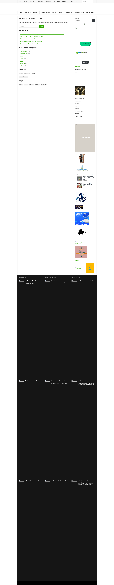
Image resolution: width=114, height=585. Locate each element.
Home (20, 1)
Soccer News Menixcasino (26, 583)
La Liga (54, 12)
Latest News (90, 12)
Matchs (25, 1)
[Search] (93, 20)
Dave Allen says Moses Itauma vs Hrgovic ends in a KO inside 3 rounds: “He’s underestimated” (42, 34)
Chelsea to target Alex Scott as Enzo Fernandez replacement (34, 43)
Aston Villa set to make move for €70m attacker (31, 41)
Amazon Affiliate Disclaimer (60, 1)
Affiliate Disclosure (73, 1)
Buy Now (77, 260)
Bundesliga (69, 12)
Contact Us (32, 1)
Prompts (85, 62)
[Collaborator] (82, 225)
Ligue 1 (21, 61)
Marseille (37, 84)
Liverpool (31, 84)
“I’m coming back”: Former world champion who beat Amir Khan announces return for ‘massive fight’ (59, 382)
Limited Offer (85, 44)
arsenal (21, 84)
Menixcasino (38, 583)
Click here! (77, 66)
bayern (26, 84)
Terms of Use (40, 1)
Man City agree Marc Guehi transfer (59, 480)
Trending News (79, 12)
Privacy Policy (48, 1)
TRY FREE (85, 137)
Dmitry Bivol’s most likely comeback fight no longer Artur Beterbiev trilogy (60, 281)
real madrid (43, 84)
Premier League (45, 12)
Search (77, 18)
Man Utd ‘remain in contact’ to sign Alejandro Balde (31, 36)
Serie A (61, 12)
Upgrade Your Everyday (31, 12)
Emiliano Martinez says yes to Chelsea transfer (31, 39)
